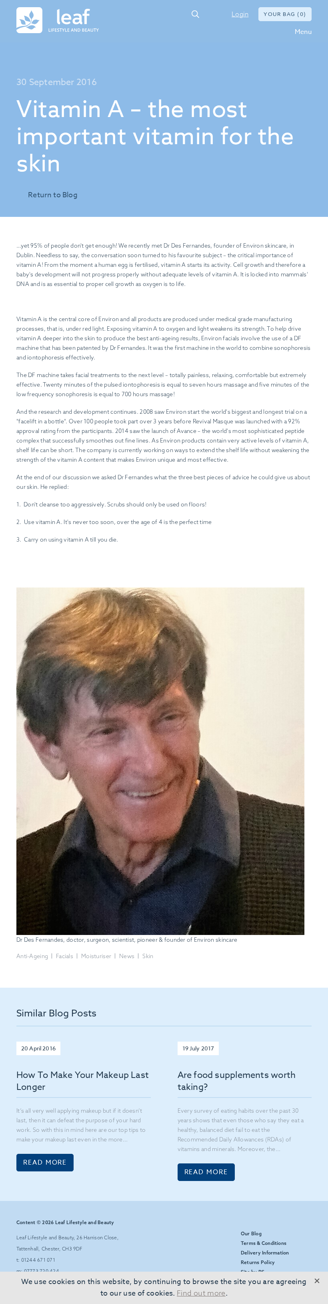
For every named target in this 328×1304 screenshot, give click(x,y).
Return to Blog (53, 195)
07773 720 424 (41, 1271)
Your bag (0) (285, 14)
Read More (45, 1162)
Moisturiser (96, 956)
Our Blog (251, 1234)
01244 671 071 (211, 14)
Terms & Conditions (263, 1243)
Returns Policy (258, 1262)
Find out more (201, 1293)
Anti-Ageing (32, 956)
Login (240, 14)
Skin (147, 956)
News (126, 956)
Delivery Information (265, 1253)
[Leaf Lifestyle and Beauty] (57, 20)
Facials (64, 956)
